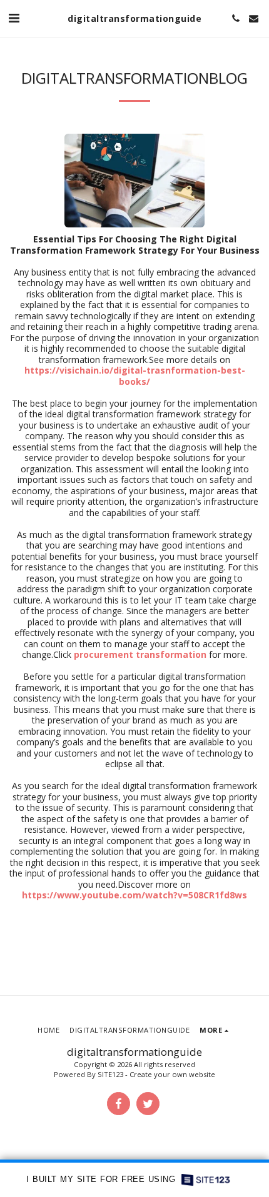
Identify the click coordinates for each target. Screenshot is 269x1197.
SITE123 (110, 1074)
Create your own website (172, 1074)
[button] (13, 18)
